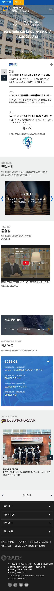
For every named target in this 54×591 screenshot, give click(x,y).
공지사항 (13, 64)
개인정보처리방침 (7, 542)
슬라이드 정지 (27, 51)
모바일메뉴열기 (50, 10)
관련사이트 (8, 523)
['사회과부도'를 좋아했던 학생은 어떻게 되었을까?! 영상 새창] (25, 246)
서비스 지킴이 (9, 515)
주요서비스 (8, 506)
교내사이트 (8, 531)
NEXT (4, 78)
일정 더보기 (48, 361)
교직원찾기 (22, 542)
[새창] (10, 585)
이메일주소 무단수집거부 (39, 542)
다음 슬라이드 (30, 51)
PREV (4, 72)
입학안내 (18, 2)
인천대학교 (6, 2)
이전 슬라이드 (24, 51)
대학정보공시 (6, 546)
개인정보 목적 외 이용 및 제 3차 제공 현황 (30, 546)
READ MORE (51, 64)
